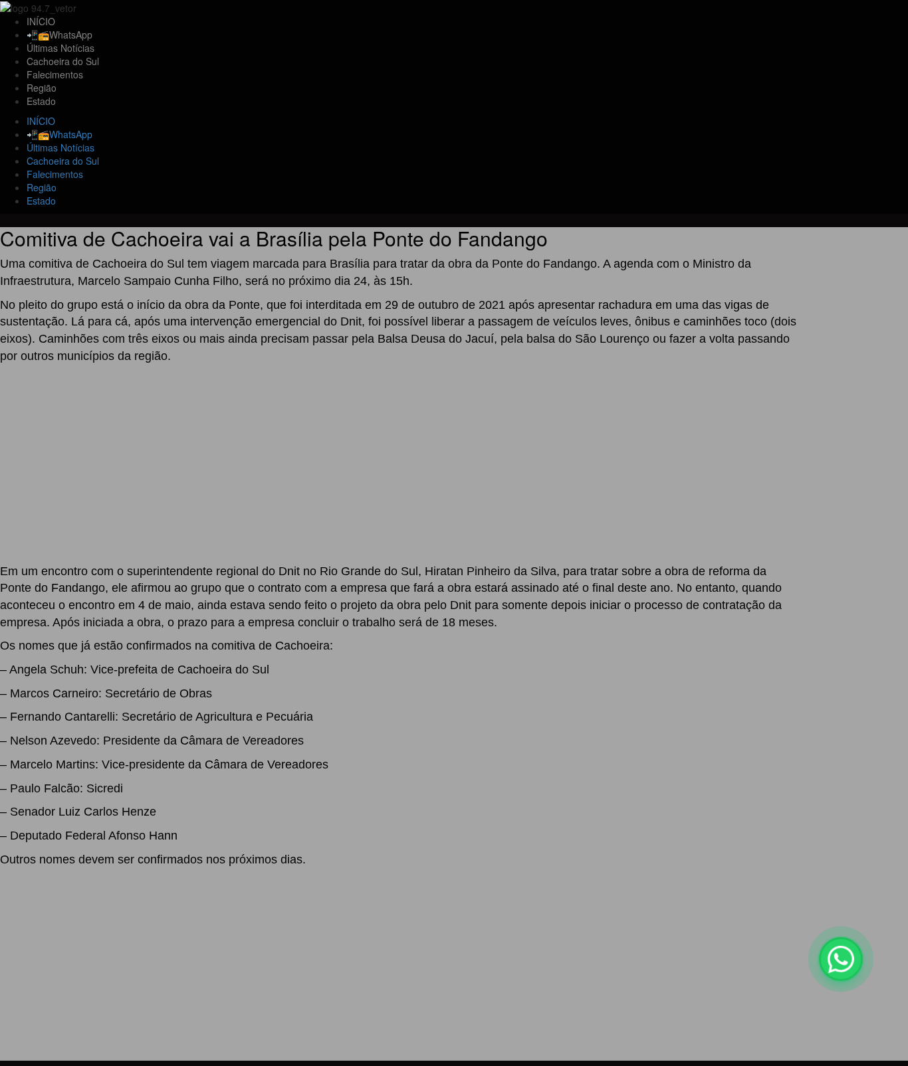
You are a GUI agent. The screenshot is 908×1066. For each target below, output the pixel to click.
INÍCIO (41, 21)
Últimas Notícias (60, 47)
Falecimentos (55, 74)
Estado (41, 101)
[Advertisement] (399, 465)
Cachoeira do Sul (63, 61)
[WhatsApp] (841, 959)
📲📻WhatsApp (59, 34)
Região (42, 87)
